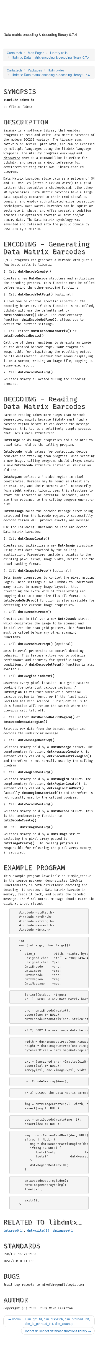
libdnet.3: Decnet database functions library (58, 1331)
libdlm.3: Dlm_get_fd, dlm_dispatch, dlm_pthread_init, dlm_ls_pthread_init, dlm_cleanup (49, 1321)
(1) (13, 1231)
